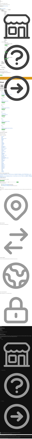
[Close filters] (0, 187)
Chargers (3, 142)
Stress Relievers (20, 176)
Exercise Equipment (4, 148)
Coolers (2, 99)
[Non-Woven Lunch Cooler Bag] (17, 105)
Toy (27, 176)
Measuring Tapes (4, 157)
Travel (30, 176)
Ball (6, 174)
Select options (6, 58)
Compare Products (2, 180)
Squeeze (1, 176)
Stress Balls (13, 176)
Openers (3, 161)
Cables (2, 140)
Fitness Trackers (4, 149)
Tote (22, 176)
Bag (4, 174)
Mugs (2, 159)
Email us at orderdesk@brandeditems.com (5, 72)
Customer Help (3, 67)
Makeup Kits (3, 156)
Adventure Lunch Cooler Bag (8, 57)
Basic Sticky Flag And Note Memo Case (7, 94)
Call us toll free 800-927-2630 (3, 3)
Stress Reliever (16, 176)
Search (9, 9)
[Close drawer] (0, 2)
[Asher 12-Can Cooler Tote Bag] (17, 118)
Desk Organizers (4, 113)
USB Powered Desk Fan (5, 114)
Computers (3, 143)
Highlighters (3, 153)
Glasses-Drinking (4, 151)
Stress (8, 176)
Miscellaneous (3, 158)
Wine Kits (3, 171)
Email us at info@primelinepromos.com (5, 4)
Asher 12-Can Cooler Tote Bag (5, 121)
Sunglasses (3, 168)
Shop (2, 339)
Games (5, 49)
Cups (2, 145)
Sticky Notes (3, 167)
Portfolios (3, 163)
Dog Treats (3, 147)
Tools (2, 169)
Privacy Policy (14, 435)
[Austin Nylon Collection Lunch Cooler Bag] (17, 125)
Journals (3, 154)
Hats (2, 152)
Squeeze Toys (6, 42)
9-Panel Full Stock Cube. (8, 50)
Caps (2, 141)
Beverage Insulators (4, 138)
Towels (2, 170)
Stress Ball (10, 176)
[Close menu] (0, 0)
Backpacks (3, 136)
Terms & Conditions (9, 435)
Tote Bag (24, 176)
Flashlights (3, 150)
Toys (28, 176)
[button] (1, 104)
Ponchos (3, 162)
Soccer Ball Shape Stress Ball (8, 43)
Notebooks (3, 160)
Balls (2, 137)
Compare (6, 46)
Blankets (3, 139)
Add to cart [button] (6, 45)
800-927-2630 (2, 333)
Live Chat (1, 75)
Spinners (3, 165)
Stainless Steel (5, 176)
